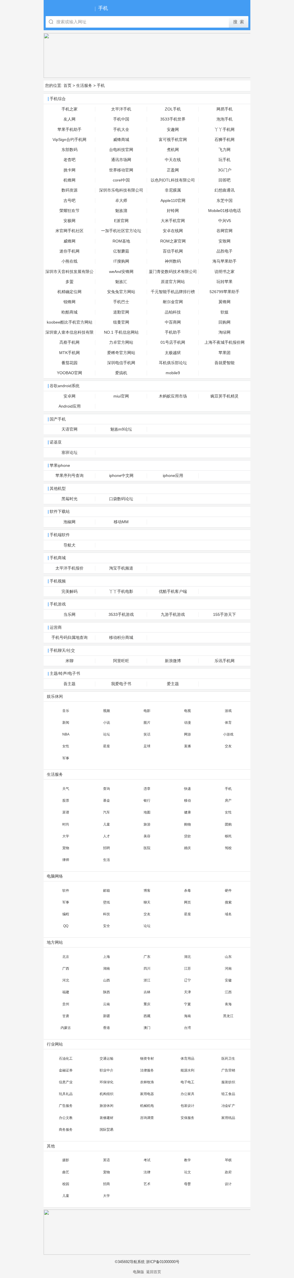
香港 (106, 1028)
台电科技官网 (121, 150)
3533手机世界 (172, 119)
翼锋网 (224, 302)
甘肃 (65, 1016)
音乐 (65, 711)
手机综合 (58, 99)
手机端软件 (60, 535)
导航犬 (69, 545)
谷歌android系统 (65, 386)
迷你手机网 (69, 251)
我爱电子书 (121, 684)
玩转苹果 (224, 282)
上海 (106, 957)
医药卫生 (228, 1059)
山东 (228, 957)
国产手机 (58, 419)
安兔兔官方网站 (121, 292)
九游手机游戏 (173, 614)
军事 (65, 758)
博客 (147, 891)
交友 (228, 746)
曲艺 (65, 1172)
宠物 (65, 848)
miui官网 (121, 396)
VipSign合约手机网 (69, 139)
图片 (147, 723)
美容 (147, 836)
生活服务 (84, 85)
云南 (106, 1004)
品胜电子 (224, 251)
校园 (65, 1184)
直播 (187, 746)
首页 (67, 85)
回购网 (224, 322)
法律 (147, 1172)
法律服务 (147, 1070)
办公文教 (66, 1118)
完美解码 (69, 591)
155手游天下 (224, 614)
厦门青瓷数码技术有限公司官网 (173, 273)
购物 (187, 824)
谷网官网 (224, 231)
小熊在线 (69, 261)
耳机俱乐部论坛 (173, 363)
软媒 (224, 312)
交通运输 (106, 1059)
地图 (147, 812)
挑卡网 (69, 170)
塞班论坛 (69, 452)
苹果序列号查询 (69, 475)
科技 (106, 914)
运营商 (56, 627)
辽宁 (187, 980)
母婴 (187, 1184)
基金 (106, 800)
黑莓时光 (69, 499)
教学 (187, 1160)
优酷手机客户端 (173, 591)
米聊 (69, 661)
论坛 (106, 734)
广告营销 (228, 1070)
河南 (228, 968)
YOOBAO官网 (69, 373)
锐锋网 (69, 302)
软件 (65, 891)
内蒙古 (66, 1028)
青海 (228, 1004)
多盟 (69, 282)
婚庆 (187, 848)
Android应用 (70, 406)
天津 (187, 992)
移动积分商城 (121, 637)
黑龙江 (228, 1016)
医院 (147, 848)
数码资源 (69, 190)
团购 (228, 824)
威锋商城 (121, 139)
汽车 (106, 812)
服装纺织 (228, 1082)
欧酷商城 (69, 312)
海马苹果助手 (224, 261)
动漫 (187, 723)
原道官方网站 (173, 282)
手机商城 (58, 558)
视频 (106, 711)
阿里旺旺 (121, 661)
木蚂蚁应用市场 (173, 396)
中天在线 (173, 160)
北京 (65, 957)
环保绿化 (106, 1082)
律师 (65, 860)
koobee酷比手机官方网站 (69, 322)
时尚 (65, 824)
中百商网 (173, 322)
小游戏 (228, 734)
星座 (106, 746)
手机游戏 (58, 604)
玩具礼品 (66, 1094)
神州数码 (173, 261)
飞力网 (224, 150)
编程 (65, 914)
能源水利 (187, 1070)
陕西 (106, 992)
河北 (65, 980)
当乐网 (69, 614)
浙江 (147, 980)
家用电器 (147, 1094)
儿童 (106, 824)
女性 (65, 746)
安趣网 (173, 129)
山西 (106, 980)
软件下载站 (60, 511)
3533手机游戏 (121, 614)
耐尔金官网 (173, 302)
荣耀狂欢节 (69, 211)
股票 (65, 800)
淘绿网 (224, 332)
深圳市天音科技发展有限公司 (69, 273)
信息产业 (66, 1082)
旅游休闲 (106, 1106)
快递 (187, 789)
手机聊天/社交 (62, 650)
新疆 (106, 1016)
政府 (228, 1172)
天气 (65, 789)
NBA (65, 734)
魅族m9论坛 (121, 429)
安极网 (69, 221)
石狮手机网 (224, 139)
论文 (187, 1172)
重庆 (147, 1004)
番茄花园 (69, 363)
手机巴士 (121, 302)
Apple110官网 (172, 200)
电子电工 (187, 1082)
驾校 (228, 848)
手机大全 (121, 129)
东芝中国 (224, 200)
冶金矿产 (228, 1106)
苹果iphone (60, 465)
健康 (187, 812)
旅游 (147, 824)
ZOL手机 (173, 109)
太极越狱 (173, 353)
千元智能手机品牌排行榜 (173, 292)
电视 (187, 711)
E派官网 (121, 221)
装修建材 (106, 1118)
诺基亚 (56, 442)
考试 (147, 1160)
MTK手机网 (69, 353)
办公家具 (187, 1094)
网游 (187, 734)
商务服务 (66, 1130)
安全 (106, 926)
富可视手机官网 (173, 139)
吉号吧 (69, 200)
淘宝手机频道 (121, 568)
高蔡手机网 (69, 342)
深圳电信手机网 (121, 363)
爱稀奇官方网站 (121, 353)
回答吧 (224, 180)
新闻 (65, 723)
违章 (147, 789)
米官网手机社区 (69, 231)
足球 (147, 746)
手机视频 (58, 581)
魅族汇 (121, 282)
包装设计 (187, 1106)
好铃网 (173, 211)
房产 (228, 800)
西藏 (147, 1016)
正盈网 (173, 170)
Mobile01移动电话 (224, 211)
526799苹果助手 (224, 292)
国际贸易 (106, 1130)
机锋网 (69, 180)
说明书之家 (224, 272)
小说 (106, 723)
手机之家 (69, 109)
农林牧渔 (147, 1082)
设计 (228, 1184)
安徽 (228, 980)
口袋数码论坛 (121, 499)
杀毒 (187, 891)
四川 (147, 968)
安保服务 (187, 1118)
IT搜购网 (121, 261)
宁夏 (187, 1004)
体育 (228, 723)
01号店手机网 (172, 342)
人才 (106, 836)
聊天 (147, 902)
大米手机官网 (173, 221)
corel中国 (121, 180)
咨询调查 (147, 1118)
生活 (106, 860)
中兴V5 (224, 221)
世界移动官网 (121, 170)
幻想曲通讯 (224, 190)
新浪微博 (173, 661)
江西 (228, 992)
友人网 (69, 119)
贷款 (187, 836)
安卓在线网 (173, 231)
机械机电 (147, 1106)
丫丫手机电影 (121, 591)
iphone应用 (173, 475)
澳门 (147, 1028)
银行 (147, 800)
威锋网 (69, 241)
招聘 (106, 848)
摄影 (65, 1160)
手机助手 (173, 332)
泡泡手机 (224, 119)
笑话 (147, 734)
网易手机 (224, 109)
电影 (147, 711)
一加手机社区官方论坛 (121, 231)
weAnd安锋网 (121, 272)
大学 (65, 836)
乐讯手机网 (224, 661)
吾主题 (69, 684)
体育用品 (187, 1059)
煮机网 (173, 150)
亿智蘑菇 (121, 251)
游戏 (228, 711)
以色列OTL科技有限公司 (173, 180)
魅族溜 (121, 211)
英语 (106, 1160)
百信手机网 (173, 251)
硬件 (228, 891)
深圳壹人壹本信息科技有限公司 (69, 333)
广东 (147, 957)
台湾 (187, 1028)
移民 (228, 836)
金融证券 (66, 1070)
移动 (187, 800)
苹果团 (224, 353)
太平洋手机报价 (69, 568)
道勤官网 (121, 312)
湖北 (187, 957)
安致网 (224, 241)
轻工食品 (228, 1094)
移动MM (121, 522)
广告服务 (66, 1106)
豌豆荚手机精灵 (224, 396)
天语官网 (69, 429)
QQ (65, 926)
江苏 (187, 968)
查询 (106, 789)
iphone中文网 (121, 475)
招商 (106, 1184)
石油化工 (66, 1059)
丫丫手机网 (224, 129)
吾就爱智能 (224, 363)
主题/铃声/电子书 (65, 673)
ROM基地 (121, 241)
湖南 (106, 968)
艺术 (147, 1184)
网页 (187, 902)
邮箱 (106, 891)
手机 (101, 85)
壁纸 (106, 902)
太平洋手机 (121, 109)
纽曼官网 (121, 322)
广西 (65, 968)
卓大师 (121, 200)
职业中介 (106, 1070)
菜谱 (65, 812)
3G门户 (224, 170)
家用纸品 (228, 1118)
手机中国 (121, 119)
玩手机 (224, 160)
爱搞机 (121, 373)
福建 (65, 992)
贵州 (65, 1004)
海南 (187, 1016)
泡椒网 (69, 522)
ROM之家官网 (173, 241)
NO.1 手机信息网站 (121, 332)
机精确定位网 (69, 292)
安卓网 (69, 396)
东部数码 (69, 150)
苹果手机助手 (69, 129)
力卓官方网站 (121, 342)
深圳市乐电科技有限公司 (121, 190)
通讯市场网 (121, 160)
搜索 (228, 902)
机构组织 (106, 1094)
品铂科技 (173, 312)
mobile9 (173, 373)
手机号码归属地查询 (69, 637)
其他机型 (58, 488)
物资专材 (147, 1059)
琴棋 (228, 1160)
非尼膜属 (173, 190)
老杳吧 (69, 160)
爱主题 (173, 684)
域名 (228, 914)
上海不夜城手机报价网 (224, 342)
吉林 (147, 992)
